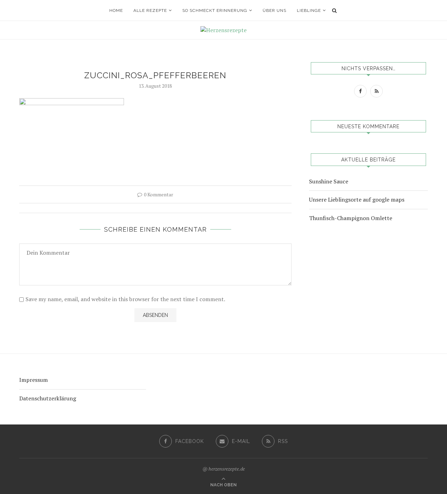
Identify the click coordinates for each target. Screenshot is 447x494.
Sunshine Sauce (328, 181)
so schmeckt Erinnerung (214, 10)
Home (116, 10)
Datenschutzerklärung (47, 398)
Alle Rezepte (150, 10)
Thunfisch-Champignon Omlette (350, 218)
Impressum (33, 380)
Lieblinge (309, 10)
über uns (274, 10)
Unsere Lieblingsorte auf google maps (356, 199)
